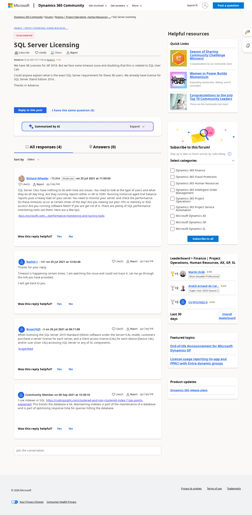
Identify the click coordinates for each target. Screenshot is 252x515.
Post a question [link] (228, 5)
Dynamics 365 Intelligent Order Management (196, 191)
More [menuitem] (135, 5)
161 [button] (59, 59)
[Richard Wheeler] (22, 178)
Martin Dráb (196, 272)
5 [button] (44, 329)
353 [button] (210, 271)
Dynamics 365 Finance (190, 170)
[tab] (43, 148)
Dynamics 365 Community (61, 5)
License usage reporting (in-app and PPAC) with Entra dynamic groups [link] (198, 361)
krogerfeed (26, 349)
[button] (192, 5)
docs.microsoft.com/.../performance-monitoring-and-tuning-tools (62, 216)
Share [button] (58, 52)
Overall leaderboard (227, 316)
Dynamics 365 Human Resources (197, 183)
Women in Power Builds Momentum (208, 75)
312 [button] (224, 286)
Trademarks (234, 488)
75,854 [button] (55, 178)
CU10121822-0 (198, 302)
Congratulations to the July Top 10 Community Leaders (211, 97)
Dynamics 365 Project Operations (190, 200)
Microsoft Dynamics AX (191, 216)
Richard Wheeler (37, 178)
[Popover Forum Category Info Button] (229, 154)
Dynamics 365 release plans (189, 390)
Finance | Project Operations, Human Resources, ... (83, 17)
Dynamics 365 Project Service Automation (195, 209)
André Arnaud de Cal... (203, 286)
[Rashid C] (22, 262)
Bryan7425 (33, 329)
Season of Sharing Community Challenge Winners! (207, 55)
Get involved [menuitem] (96, 5)
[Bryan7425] (22, 329)
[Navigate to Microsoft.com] (18, 5)
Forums (49, 17)
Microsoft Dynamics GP (191, 222)
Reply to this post (30, 110)
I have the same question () (73, 110)
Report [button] (74, 52)
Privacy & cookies (191, 488)
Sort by (19, 159)
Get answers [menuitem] (118, 5)
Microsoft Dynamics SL (191, 229)
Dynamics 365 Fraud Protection (196, 177)
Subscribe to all (203, 239)
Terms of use (214, 488)
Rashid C (51, 59)
